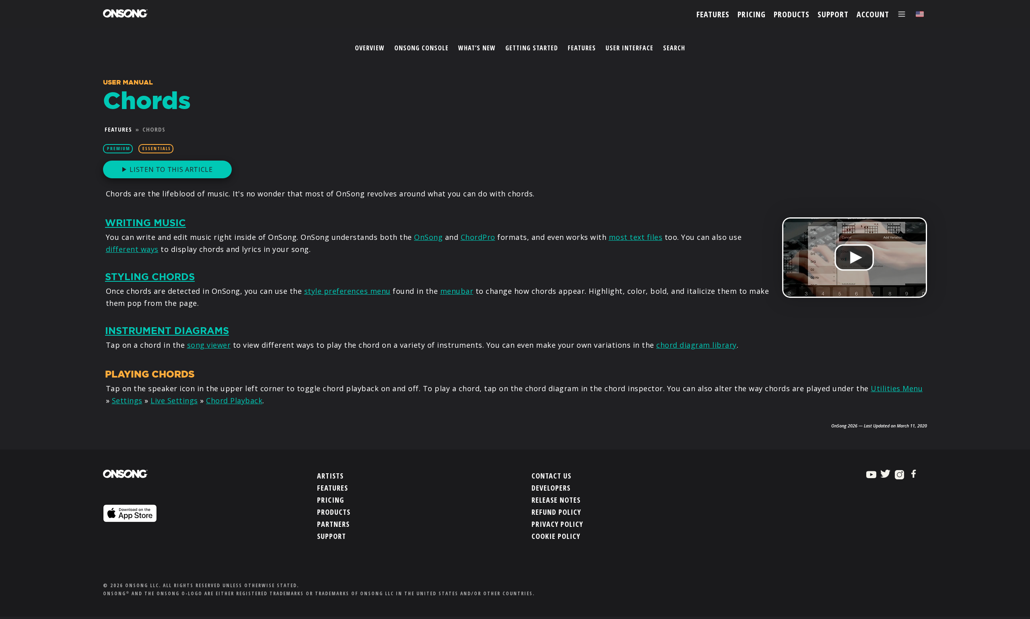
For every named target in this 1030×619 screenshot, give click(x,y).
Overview (370, 47)
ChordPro (478, 237)
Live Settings (174, 400)
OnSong (428, 237)
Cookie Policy (555, 536)
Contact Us (551, 476)
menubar (457, 291)
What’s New (477, 47)
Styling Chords (150, 276)
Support (331, 536)
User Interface (629, 47)
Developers (551, 488)
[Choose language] (920, 14)
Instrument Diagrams (167, 330)
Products (333, 512)
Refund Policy (556, 512)
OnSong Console (421, 47)
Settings (127, 400)
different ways (132, 249)
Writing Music (145, 223)
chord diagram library (696, 345)
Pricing (330, 500)
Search (674, 47)
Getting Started (531, 47)
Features (582, 47)
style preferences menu (347, 291)
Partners (333, 524)
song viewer (209, 345)
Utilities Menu (897, 388)
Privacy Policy (557, 524)
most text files (636, 237)
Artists (330, 476)
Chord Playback (234, 400)
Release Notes (556, 500)
